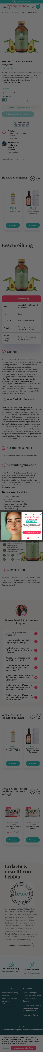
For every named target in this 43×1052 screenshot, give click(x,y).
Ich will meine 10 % (32, 532)
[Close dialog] (41, 514)
